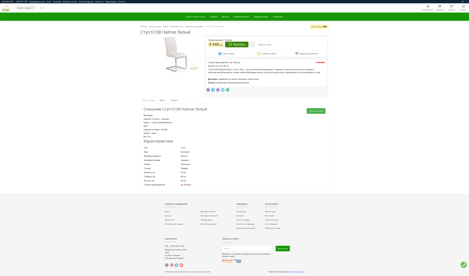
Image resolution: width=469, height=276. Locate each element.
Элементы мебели (241, 17)
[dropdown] (463, 264)
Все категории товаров (174, 224)
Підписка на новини (230, 239)
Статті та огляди (242, 220)
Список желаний (271, 220)
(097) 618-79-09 (177, 246)
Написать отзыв (316, 111)
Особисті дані (270, 212)
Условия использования (246, 228)
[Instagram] (171, 265)
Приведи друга (110, 2)
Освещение (278, 17)
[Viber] (218, 90)
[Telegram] (213, 90)
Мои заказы (269, 216)
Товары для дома (261, 17)
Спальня (213, 17)
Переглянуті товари (273, 228)
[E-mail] (227, 90)
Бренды (168, 216)
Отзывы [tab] (174, 100)
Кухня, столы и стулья (195, 17)
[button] (175, 54)
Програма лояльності (209, 216)
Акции (49, 2)
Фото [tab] (162, 100)
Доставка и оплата (70, 2)
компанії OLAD (298, 272)
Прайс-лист (99, 2)
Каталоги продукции (86, 2)
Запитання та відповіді (245, 224)
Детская (225, 17)
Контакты (121, 2)
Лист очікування (271, 224)
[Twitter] (223, 90)
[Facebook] (208, 90)
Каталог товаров (24, 8)
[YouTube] (181, 265)
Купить (239, 44)
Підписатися (283, 249)
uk (463, 2)
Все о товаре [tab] (149, 100)
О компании (57, 2)
